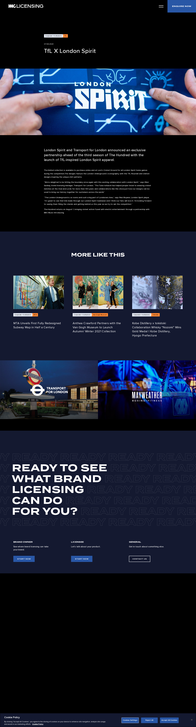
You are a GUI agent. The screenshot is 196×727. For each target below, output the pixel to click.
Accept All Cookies (169, 720)
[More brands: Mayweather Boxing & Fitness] (147, 389)
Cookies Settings (130, 720)
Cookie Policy (37, 724)
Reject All (149, 720)
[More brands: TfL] (49, 389)
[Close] (192, 720)
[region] (98, 720)
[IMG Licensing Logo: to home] (26, 6)
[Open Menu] (161, 6)
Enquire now (181, 6)
